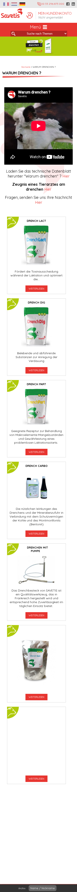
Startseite (25, 67)
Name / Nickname (42, 888)
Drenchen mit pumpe (37, 549)
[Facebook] (68, 4)
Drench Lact (36, 220)
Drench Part (36, 384)
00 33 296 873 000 (52, 3)
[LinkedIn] (73, 4)
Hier (65, 176)
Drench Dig (36, 302)
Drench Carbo (36, 465)
